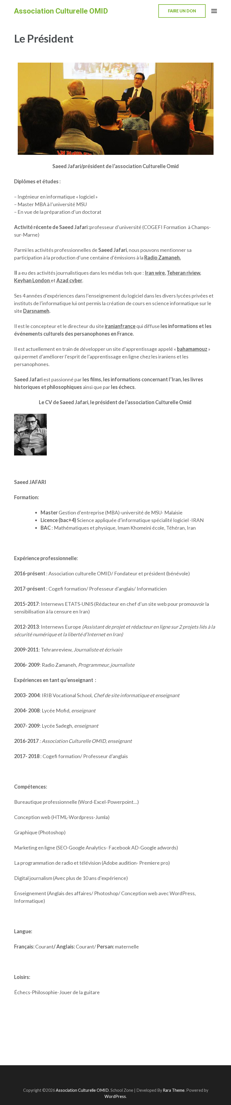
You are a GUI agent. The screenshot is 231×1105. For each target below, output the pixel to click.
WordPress (115, 1096)
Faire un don (182, 10)
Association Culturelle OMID (61, 11)
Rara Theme (174, 1090)
